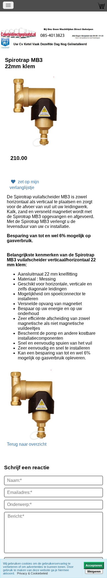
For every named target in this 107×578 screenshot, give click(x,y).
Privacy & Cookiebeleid (32, 573)
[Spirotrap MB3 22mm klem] (35, 112)
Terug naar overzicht (26, 444)
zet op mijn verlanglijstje (24, 184)
